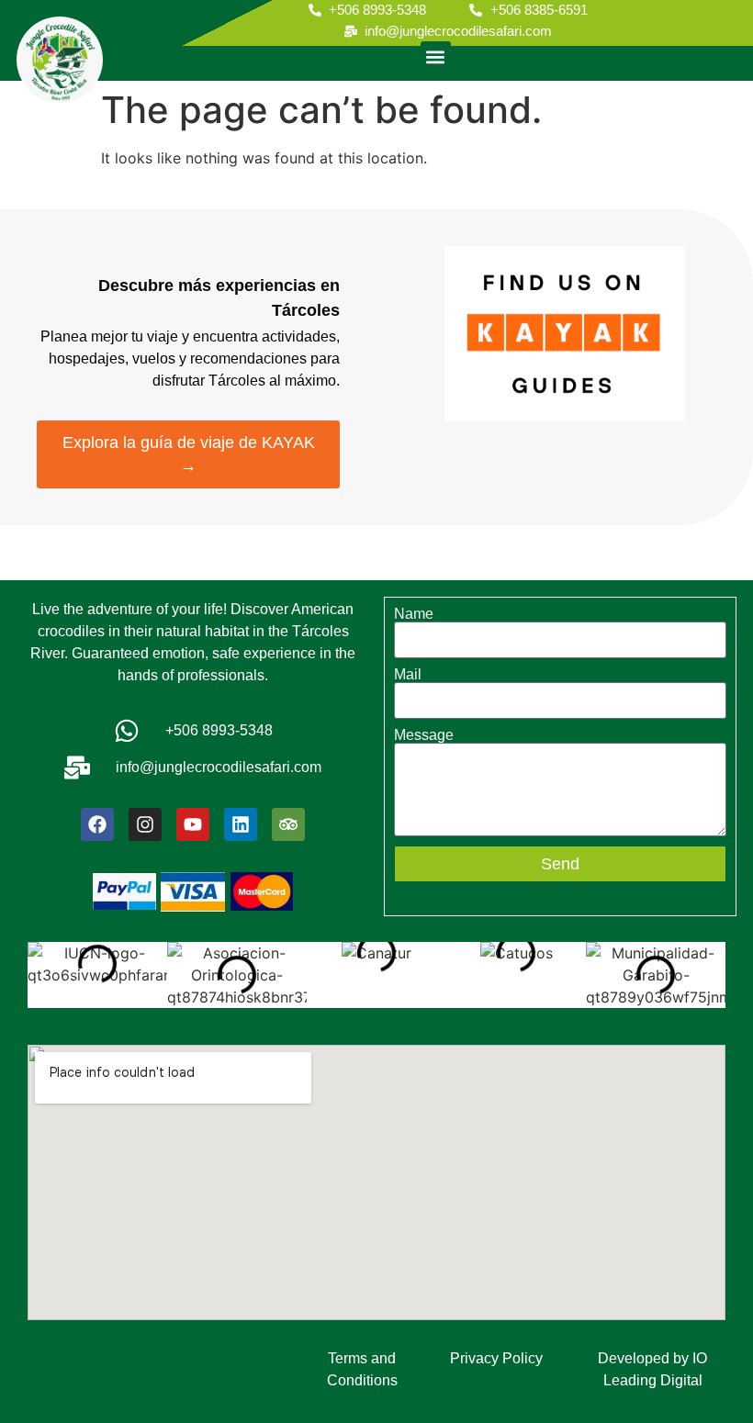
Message (424, 735)
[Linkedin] (240, 824)
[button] (436, 56)
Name (413, 614)
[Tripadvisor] (288, 824)
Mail (407, 674)
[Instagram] (145, 824)
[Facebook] (97, 824)
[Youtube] (192, 824)
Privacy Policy (496, 1358)
